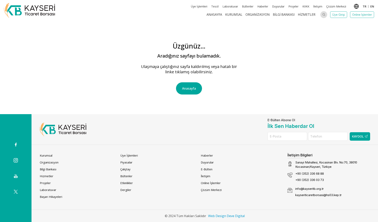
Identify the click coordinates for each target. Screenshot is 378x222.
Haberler (262, 6)
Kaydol (358, 136)
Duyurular (278, 6)
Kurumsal (233, 14)
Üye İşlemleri (199, 6)
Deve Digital (236, 216)
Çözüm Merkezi (336, 6)
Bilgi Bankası (284, 14)
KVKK (305, 6)
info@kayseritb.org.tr (309, 189)
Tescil (215, 6)
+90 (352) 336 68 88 (309, 173)
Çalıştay (125, 169)
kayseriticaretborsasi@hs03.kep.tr (318, 195)
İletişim (317, 6)
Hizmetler (306, 14)
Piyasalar (126, 162)
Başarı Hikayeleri (51, 197)
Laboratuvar (230, 6)
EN (372, 6)
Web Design (217, 216)
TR (364, 6)
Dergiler (125, 190)
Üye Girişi (338, 15)
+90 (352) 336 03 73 (309, 180)
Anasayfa (214, 14)
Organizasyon (258, 14)
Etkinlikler (126, 183)
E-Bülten (206, 169)
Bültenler (247, 6)
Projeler (293, 6)
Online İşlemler (362, 15)
